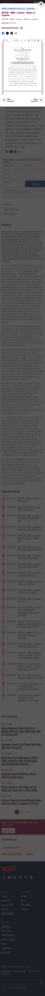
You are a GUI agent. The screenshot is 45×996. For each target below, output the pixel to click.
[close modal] (41, 4)
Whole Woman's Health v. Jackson (18, 8)
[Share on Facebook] (3, 34)
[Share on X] (7, 34)
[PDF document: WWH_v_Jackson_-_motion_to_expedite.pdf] (22, 67)
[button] (11, 33)
